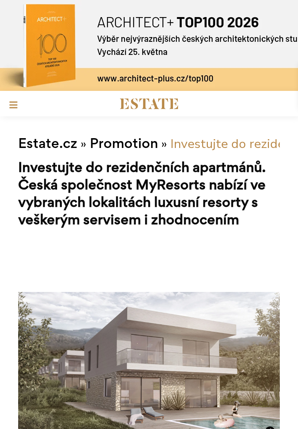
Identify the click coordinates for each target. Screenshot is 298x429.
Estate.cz (47, 145)
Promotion (124, 145)
